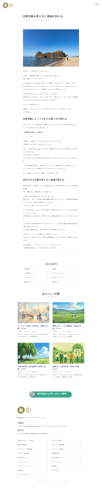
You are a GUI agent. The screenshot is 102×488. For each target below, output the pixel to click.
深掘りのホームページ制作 (25, 440)
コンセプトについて (23, 461)
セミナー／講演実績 (23, 453)
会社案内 (54, 466)
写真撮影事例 (55, 453)
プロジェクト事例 (56, 440)
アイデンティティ (27, 20)
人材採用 (27, 273)
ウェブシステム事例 (57, 449)
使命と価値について (57, 457)
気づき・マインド (45, 20)
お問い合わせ (55, 470)
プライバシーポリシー (24, 474)
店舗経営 (27, 269)
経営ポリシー (28, 282)
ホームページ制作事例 (57, 444)
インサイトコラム (56, 461)
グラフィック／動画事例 (25, 449)
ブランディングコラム (24, 466)
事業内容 (20, 470)
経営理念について (23, 457)
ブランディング (36, 20)
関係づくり (55, 282)
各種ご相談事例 (22, 444)
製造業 (54, 269)
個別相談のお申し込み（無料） (53, 394)
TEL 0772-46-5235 (49, 426)
